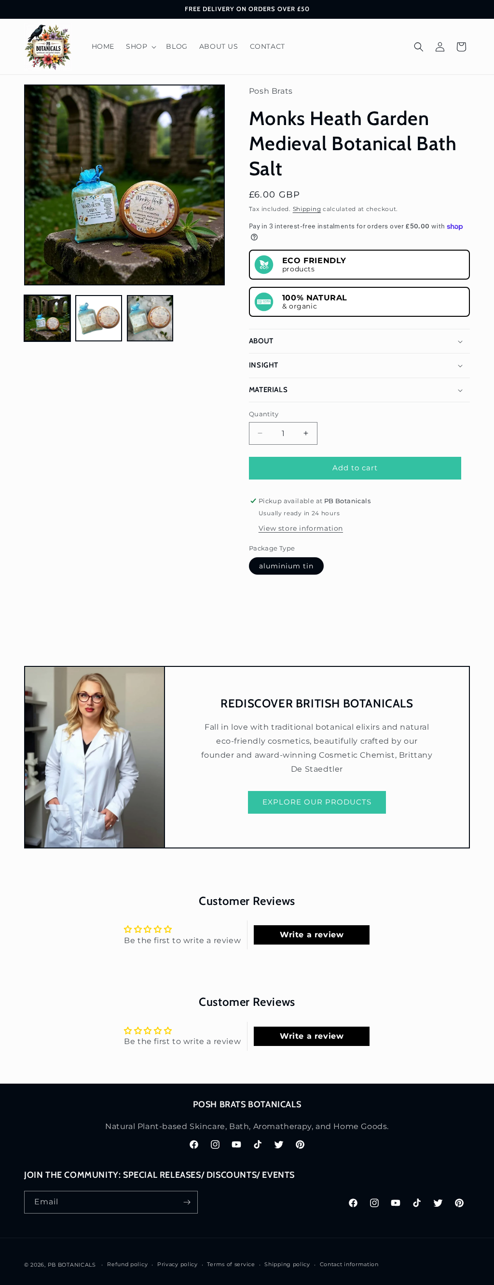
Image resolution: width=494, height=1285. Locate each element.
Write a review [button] (311, 934)
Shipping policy (287, 1264)
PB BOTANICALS (72, 1264)
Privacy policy (177, 1264)
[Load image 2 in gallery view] (98, 318)
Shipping (307, 208)
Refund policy (127, 1264)
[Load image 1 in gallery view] (47, 318)
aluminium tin (286, 566)
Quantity (263, 414)
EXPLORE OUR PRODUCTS (316, 801)
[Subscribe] (186, 1202)
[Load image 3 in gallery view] (150, 318)
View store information (301, 528)
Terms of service (231, 1264)
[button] (140, 46)
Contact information (349, 1264)
